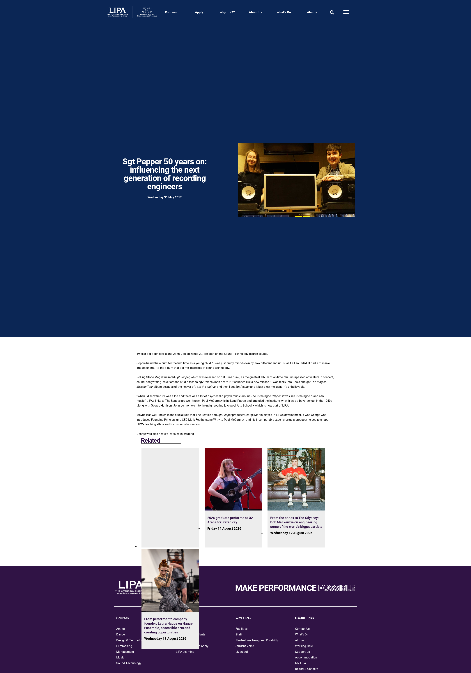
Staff (239, 634)
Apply (199, 12)
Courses (171, 12)
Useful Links (304, 618)
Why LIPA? (227, 12)
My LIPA (300, 663)
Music (120, 657)
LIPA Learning (185, 651)
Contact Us (302, 628)
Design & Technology (130, 640)
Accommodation (306, 657)
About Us (255, 12)
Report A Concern (306, 669)
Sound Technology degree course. (246, 354)
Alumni (312, 12)
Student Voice (245, 646)
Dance (120, 634)
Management (125, 651)
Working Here (304, 646)
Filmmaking (124, 646)
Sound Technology (128, 663)
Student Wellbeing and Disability (257, 640)
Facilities (241, 628)
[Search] (332, 12)
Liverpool (242, 651)
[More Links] (346, 12)
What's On (284, 12)
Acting (120, 628)
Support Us (302, 651)
